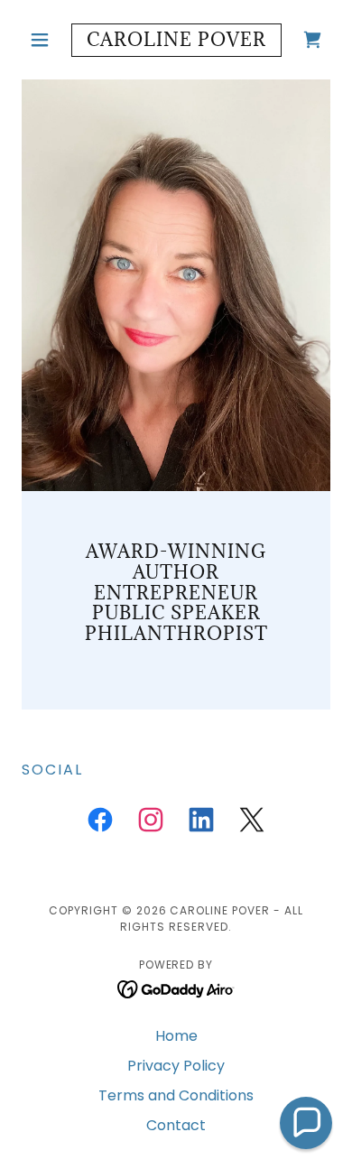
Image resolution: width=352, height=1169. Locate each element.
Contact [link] (176, 1125)
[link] (175, 40)
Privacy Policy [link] (176, 1065)
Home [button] (176, 1035)
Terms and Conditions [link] (176, 1095)
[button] (45, 40)
